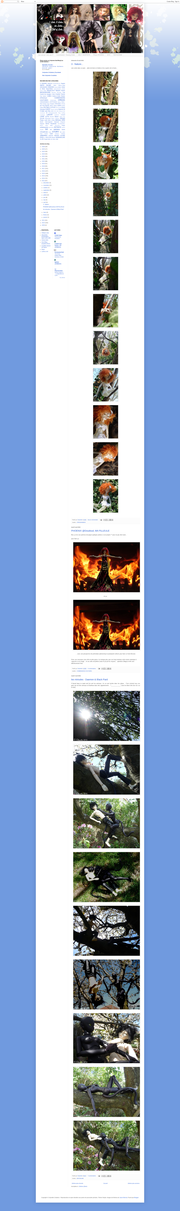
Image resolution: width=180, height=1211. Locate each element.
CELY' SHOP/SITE (84, 55)
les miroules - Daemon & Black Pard (89, 679)
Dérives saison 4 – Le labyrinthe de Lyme (59, 274)
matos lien (62, 116)
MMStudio (58, 120)
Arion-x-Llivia (61, 85)
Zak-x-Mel (55, 139)
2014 (43, 176)
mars (44, 212)
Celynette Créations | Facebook (51, 72)
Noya (43, 249)
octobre (45, 187)
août (44, 192)
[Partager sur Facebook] (110, 520)
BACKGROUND (45, 92)
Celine (53, 94)
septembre (46, 190)
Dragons (52, 103)
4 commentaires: (92, 668)
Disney (59, 102)
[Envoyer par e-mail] (104, 520)
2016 (43, 171)
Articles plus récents (77, 1183)
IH (64, 109)
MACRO (52, 116)
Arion (55, 85)
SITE (108, 55)
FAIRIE (63, 105)
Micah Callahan (55, 118)
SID (51, 129)
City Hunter (43, 96)
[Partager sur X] (108, 520)
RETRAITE (57, 127)
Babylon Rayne (60, 90)
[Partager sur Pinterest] (112, 520)
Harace (52, 109)
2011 (43, 220)
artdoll (56, 87)
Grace (63, 107)
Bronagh (59, 92)
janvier (45, 217)
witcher (53, 137)
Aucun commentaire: (93, 519)
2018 (43, 166)
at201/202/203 (57, 89)
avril (44, 202)
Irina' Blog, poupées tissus (46, 242)
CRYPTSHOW (53, 102)
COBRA (49, 96)
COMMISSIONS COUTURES (84, 671)
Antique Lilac (45, 233)
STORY (55, 132)
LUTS (47, 116)
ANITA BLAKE (80, 1178)
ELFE (47, 105)
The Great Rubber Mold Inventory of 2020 (59, 255)
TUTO (46, 133)
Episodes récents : (47, 65)
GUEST (47, 109)
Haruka (56, 109)
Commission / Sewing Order (66, 55)
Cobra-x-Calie (56, 96)
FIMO (47, 107)
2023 (43, 154)
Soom (63, 129)
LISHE (42, 116)
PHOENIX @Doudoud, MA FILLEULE (90, 530)
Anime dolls (45, 240)
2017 (43, 168)
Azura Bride (43, 90)
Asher (59, 87)
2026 (43, 146)
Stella (50, 132)
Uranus (63, 133)
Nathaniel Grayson (59, 122)
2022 (43, 156)
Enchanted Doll (59, 252)
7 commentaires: (92, 1175)
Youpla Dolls (47, 139)
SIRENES (57, 129)
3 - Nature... (77, 64)
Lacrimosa (42, 114)
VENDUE (50, 135)
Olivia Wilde (49, 125)
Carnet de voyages (45, 94)
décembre (46, 183)
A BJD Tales (58, 235)
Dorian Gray (46, 103)
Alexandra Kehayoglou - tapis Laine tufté (46, 236)
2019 (43, 163)
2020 (43, 161)
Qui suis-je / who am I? (45, 55)
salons (63, 127)
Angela (63, 83)
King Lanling (61, 112)
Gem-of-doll (58, 107)
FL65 (53, 107)
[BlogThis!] (106, 520)
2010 (43, 223)
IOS (55, 111)
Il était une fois (45, 111)
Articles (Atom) (83, 1186)
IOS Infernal (60, 111)
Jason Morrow (123, 1197)
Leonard (63, 114)
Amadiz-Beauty (56, 83)
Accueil (105, 1183)
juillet (45, 195)
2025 (43, 149)
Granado (42, 109)
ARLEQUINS (43, 87)
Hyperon (60, 109)
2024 (43, 151)
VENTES (56, 135)
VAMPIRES (43, 135)
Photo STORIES (98, 55)
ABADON (50, 83)
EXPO (59, 105)
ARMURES (51, 87)
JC (47, 113)
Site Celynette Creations (49, 75)
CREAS (61, 100)
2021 (43, 159)
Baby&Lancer (51, 90)
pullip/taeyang (44, 127)
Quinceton (51, 127)
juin (44, 197)
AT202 (63, 89)
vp (44, 137)
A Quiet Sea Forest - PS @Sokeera (58, 245)
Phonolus (57, 125)
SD (46, 129)
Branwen (54, 92)
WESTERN (48, 137)
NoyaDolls (53, 123)
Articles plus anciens (133, 1183)
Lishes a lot (45, 251)
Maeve (57, 116)
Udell (51, 133)
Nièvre (47, 123)
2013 (43, 178)
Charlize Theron (60, 94)
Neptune (42, 123)
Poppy (63, 125)
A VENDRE (43, 83)
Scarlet (41, 129)
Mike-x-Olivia (51, 120)
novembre (46, 185)
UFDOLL (57, 133)
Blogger (136, 1197)
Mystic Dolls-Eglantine (46, 122)
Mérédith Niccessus (45, 118)
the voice (62, 132)
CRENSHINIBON (81, 522)
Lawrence (56, 114)
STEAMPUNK (44, 132)
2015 (43, 173)
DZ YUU (42, 105)
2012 (43, 180)
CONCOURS (53, 100)
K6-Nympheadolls (53, 112)
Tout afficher (62, 277)
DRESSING (58, 103)
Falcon (41, 107)
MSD (63, 120)
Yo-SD (42, 139)
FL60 (50, 107)
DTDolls (63, 103)
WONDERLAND (60, 137)
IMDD (52, 111)
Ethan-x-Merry (53, 105)
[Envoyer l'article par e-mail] (101, 519)
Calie (63, 92)
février (45, 215)
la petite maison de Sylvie (46, 246)
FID (45, 107)
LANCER (49, 114)
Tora (41, 133)
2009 (43, 225)
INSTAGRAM (117, 55)
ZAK (51, 139)
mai (44, 200)
